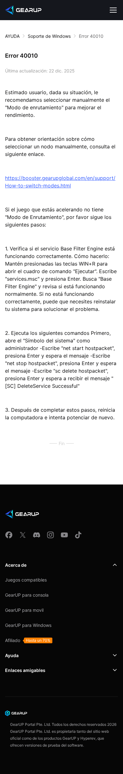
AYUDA (12, 36)
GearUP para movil (24, 610)
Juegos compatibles (26, 579)
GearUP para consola (27, 595)
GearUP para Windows (28, 625)
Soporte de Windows (49, 36)
